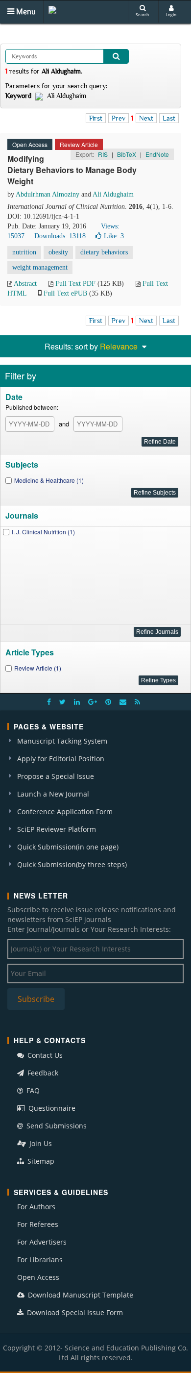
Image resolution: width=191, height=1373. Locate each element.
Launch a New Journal (53, 794)
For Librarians (40, 1259)
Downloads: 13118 (60, 236)
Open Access (38, 1277)
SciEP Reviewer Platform (56, 829)
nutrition (24, 252)
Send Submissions (55, 1125)
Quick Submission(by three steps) (72, 864)
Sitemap (39, 1161)
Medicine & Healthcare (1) (49, 480)
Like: (114, 236)
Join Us (39, 1143)
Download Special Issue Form (74, 1312)
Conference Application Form (65, 811)
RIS (103, 154)
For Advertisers (42, 1242)
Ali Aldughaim (113, 194)
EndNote (157, 154)
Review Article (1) (37, 668)
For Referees (37, 1224)
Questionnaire (50, 1108)
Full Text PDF (75, 283)
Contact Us (44, 1055)
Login (171, 14)
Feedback (41, 1072)
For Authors (36, 1206)
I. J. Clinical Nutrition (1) (43, 531)
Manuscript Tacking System (62, 741)
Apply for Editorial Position (60, 758)
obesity (58, 252)
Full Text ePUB (65, 293)
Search (142, 14)
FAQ (32, 1090)
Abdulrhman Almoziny (47, 194)
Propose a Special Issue (55, 776)
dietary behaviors (104, 252)
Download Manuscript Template (79, 1294)
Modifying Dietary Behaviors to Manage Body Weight (72, 170)
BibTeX (126, 154)
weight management (40, 267)
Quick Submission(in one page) (68, 846)
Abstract (25, 283)
